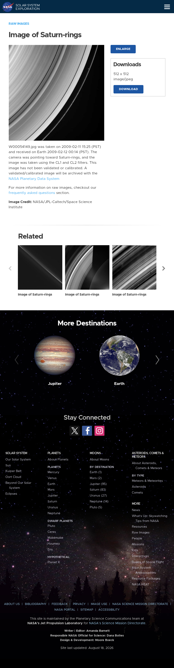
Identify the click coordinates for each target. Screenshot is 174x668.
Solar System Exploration (25, 7)
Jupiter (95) (98, 484)
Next (164, 268)
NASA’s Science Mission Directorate (117, 623)
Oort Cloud (13, 477)
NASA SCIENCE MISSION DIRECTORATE (140, 604)
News (136, 510)
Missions (138, 544)
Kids (135, 550)
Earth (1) (96, 472)
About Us (12, 604)
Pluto (51, 526)
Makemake (55, 537)
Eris (50, 549)
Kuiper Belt (13, 471)
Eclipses (11, 493)
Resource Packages (146, 578)
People (137, 538)
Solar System (16, 453)
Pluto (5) (96, 507)
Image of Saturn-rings (35, 294)
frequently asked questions (32, 193)
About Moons (99, 459)
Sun (8, 465)
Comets (137, 492)
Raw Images (19, 23)
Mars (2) (96, 478)
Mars (51, 489)
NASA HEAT (140, 584)
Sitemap (86, 609)
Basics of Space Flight (148, 562)
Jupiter (55, 384)
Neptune (54, 513)
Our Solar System (18, 459)
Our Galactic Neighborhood (25, 17)
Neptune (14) (99, 501)
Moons (95, 453)
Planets (54, 453)
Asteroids (139, 486)
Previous (10, 268)
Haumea (54, 543)
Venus (52, 478)
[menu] (167, 7)
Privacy (79, 604)
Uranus (53, 507)
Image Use (99, 604)
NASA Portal (64, 609)
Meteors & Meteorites (147, 480)
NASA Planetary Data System (34, 179)
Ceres (52, 531)
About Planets (58, 459)
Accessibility (109, 609)
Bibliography (35, 604)
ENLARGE (123, 49)
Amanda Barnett (98, 630)
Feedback (60, 604)
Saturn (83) (98, 489)
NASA (6, 7)
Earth (119, 384)
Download (128, 89)
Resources (139, 526)
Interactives (140, 556)
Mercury (53, 472)
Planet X (54, 562)
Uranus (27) (98, 495)
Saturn (52, 501)
